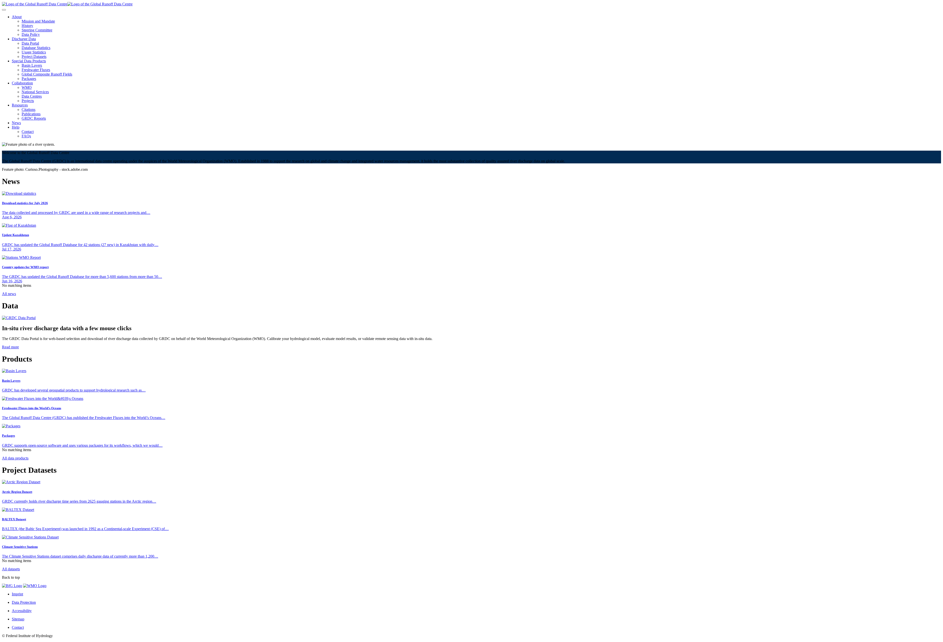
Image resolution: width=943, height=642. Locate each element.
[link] (17, 17)
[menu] (4, 10)
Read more (10, 347)
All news (9, 294)
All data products (15, 458)
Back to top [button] (11, 577)
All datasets (11, 569)
